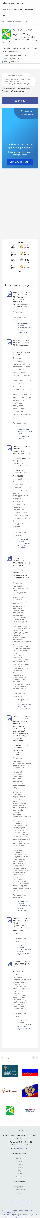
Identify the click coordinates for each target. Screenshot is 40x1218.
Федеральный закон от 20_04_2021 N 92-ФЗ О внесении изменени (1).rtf (24, 327)
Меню (21, 100)
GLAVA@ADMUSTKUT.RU (21, 1149)
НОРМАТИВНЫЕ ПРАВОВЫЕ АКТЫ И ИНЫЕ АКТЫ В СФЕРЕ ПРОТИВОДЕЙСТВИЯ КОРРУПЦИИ (17, 81)
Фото (20, 1174)
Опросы (20, 1193)
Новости (20, 1164)
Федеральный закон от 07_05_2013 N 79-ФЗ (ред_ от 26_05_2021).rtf (24, 905)
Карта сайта (29, 9)
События (20, 1167)
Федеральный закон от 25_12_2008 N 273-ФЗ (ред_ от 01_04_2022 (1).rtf (24, 1024)
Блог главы (20, 1158)
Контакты (20, 1177)
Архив (5, 15)
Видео (20, 1171)
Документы (20, 1161)
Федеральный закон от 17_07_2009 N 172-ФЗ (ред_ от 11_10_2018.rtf (24, 543)
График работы (20, 1187)
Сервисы (20, 3)
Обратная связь (9, 3)
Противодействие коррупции (15, 75)
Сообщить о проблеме (20, 162)
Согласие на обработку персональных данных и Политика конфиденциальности (19, 1216)
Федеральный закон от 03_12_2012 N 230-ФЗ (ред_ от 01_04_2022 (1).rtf (24, 704)
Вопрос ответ (20, 1190)
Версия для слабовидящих (13, 9)
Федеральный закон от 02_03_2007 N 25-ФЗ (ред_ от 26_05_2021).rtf (24, 949)
